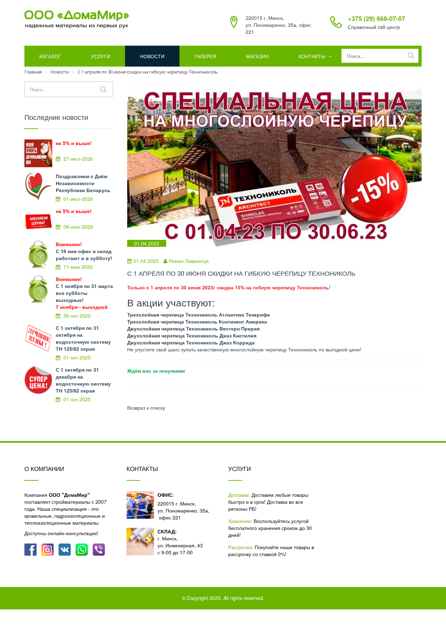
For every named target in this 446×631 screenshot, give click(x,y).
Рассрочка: (240, 546)
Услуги (100, 56)
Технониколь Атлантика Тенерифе (227, 314)
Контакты (312, 56)
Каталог (50, 56)
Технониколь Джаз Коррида (220, 342)
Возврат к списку (146, 407)
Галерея (205, 56)
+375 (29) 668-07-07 (376, 18)
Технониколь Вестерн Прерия (223, 328)
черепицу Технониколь (291, 349)
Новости (152, 56)
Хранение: (240, 520)
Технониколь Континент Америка (226, 321)
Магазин (257, 56)
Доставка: (239, 494)
